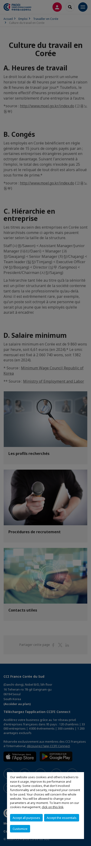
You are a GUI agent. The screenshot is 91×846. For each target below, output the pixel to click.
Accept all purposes (26, 818)
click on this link (52, 807)
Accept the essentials (62, 818)
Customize (20, 829)
